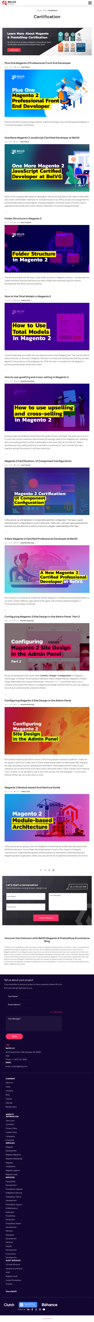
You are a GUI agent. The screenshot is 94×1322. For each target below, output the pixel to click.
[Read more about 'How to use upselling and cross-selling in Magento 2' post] (47, 454)
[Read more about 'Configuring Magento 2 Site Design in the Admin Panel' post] (47, 781)
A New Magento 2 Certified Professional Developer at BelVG (41, 538)
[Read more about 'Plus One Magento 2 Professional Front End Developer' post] (47, 131)
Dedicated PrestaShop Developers (10, 1216)
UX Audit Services (13, 1264)
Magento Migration (13, 1155)
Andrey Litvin (25, 300)
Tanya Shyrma (25, 67)
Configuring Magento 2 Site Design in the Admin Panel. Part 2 (42, 616)
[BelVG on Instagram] (40, 1309)
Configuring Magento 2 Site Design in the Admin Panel (38, 700)
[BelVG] (9, 2)
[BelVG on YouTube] (44, 1309)
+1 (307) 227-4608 (19, 1059)
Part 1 (56, 682)
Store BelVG (11, 1291)
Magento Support (13, 1170)
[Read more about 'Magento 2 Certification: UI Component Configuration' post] (47, 532)
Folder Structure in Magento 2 (23, 218)
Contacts (9, 1091)
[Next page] (49, 870)
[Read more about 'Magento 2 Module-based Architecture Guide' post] (47, 861)
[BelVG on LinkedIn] (28, 1309)
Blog (7, 1095)
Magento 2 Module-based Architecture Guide (32, 787)
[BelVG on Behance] (49, 1305)
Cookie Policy (11, 1132)
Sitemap (9, 1103)
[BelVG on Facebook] (32, 1309)
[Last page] (53, 870)
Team (8, 1087)
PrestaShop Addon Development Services (13, 1227)
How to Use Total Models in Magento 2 (28, 296)
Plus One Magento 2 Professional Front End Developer (38, 63)
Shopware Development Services (11, 1238)
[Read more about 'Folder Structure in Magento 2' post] (47, 289)
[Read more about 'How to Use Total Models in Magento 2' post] (47, 370)
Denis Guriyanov (26, 222)
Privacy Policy (11, 1128)
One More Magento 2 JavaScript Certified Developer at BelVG (42, 137)
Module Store (11, 1107)
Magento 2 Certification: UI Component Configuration (38, 461)
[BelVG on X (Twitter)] (36, 1309)
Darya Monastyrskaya (27, 381)
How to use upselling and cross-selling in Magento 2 (37, 377)
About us (9, 1083)
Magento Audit (11, 1174)
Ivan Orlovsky (25, 465)
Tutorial (9, 1099)
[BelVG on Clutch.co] (9, 1305)
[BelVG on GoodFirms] (28, 1305)
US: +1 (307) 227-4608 (78, 886)
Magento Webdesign (14, 1159)
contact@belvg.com (19, 1066)
